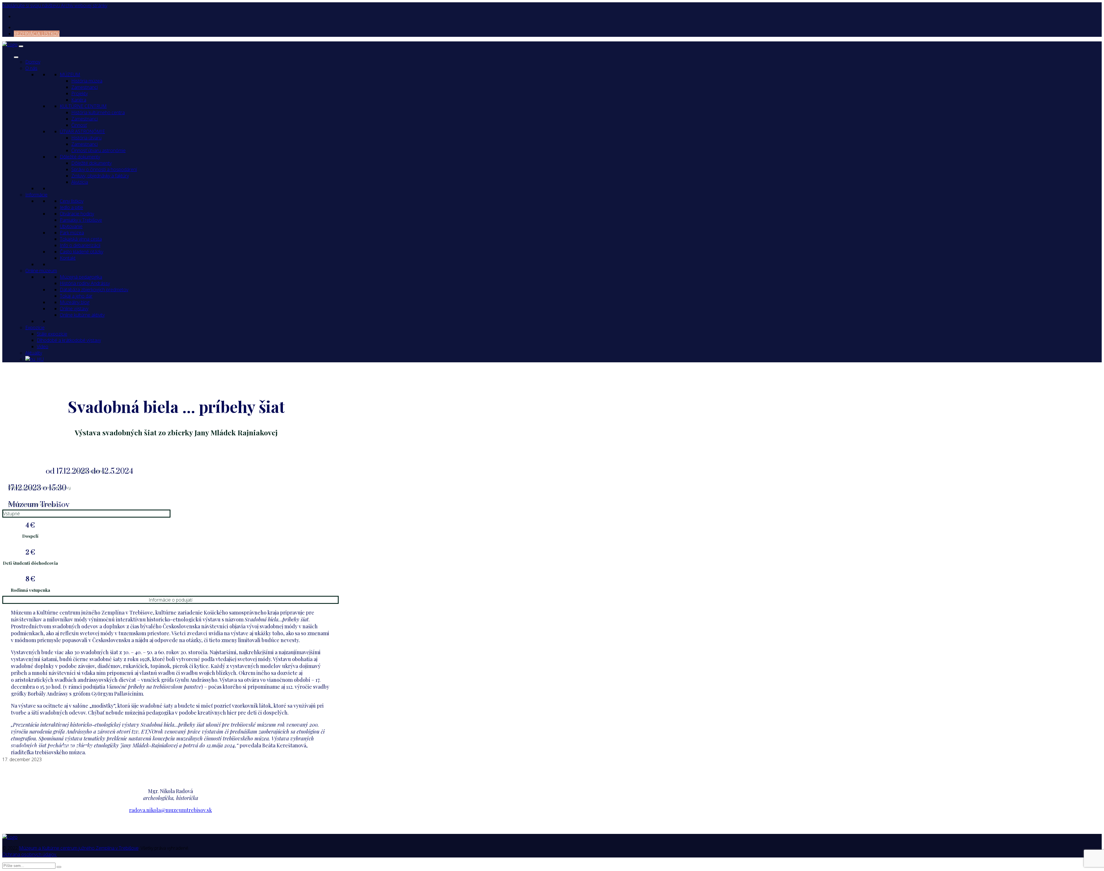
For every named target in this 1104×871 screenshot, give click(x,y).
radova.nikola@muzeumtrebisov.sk (170, 810)
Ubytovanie (71, 226)
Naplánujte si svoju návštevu (31, 5)
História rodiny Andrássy (85, 283)
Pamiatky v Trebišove (81, 220)
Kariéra (78, 100)
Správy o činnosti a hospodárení (104, 169)
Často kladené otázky (81, 251)
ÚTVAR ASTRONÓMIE (82, 131)
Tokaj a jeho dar (76, 296)
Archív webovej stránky (84, 5)
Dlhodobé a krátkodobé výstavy (69, 340)
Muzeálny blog (74, 302)
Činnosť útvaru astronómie (98, 150)
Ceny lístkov (71, 201)
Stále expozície (52, 334)
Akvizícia (79, 182)
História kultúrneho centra (98, 112)
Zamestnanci (84, 87)
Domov (32, 62)
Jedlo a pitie (71, 207)
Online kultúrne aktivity (82, 315)
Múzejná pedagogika (81, 277)
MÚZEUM (70, 74)
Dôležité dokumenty (80, 157)
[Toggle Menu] (16, 57)
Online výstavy (74, 308)
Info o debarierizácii (80, 245)
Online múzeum (41, 270)
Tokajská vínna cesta (81, 239)
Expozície (35, 327)
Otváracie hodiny (77, 213)
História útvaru (86, 138)
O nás (31, 68)
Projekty (79, 93)
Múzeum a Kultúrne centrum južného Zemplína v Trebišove (79, 848)
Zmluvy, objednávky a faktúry (100, 176)
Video (42, 346)
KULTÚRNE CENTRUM (83, 106)
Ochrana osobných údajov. (29, 854)
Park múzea (72, 232)
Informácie (36, 195)
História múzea (86, 81)
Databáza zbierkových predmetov (94, 289)
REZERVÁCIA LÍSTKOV (37, 33)
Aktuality (33, 353)
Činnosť (79, 125)
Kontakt (68, 258)
